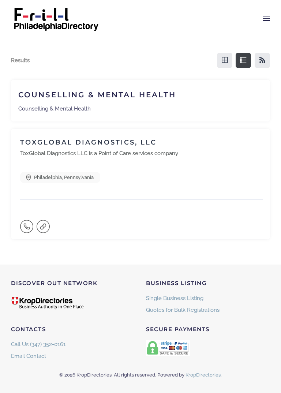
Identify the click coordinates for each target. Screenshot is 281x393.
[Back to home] (56, 18)
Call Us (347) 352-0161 (38, 344)
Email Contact (28, 356)
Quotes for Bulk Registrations (183, 310)
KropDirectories (203, 375)
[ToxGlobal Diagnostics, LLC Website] (44, 230)
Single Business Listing (174, 298)
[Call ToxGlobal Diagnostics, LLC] (27, 230)
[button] (266, 18)
